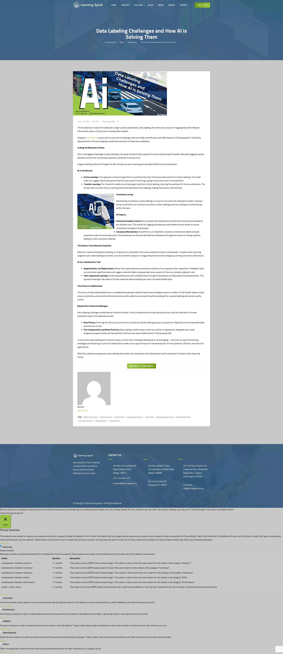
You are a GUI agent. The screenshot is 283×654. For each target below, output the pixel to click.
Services (125, 5)
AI (169, 339)
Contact (184, 5)
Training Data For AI (101, 421)
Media (160, 5)
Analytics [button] (4, 617)
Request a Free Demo (141, 366)
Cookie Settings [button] (7, 513)
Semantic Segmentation (183, 417)
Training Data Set (114, 421)
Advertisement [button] (6, 629)
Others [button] (3, 640)
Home (113, 5)
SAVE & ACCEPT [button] (7, 652)
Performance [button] (6, 606)
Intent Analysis (149, 417)
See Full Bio (82, 410)
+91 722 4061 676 (121, 478)
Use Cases (138, 5)
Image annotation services (135, 417)
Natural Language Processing (164, 417)
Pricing (171, 5)
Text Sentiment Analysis (86, 421)
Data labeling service (106, 417)
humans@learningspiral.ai (125, 483)
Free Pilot (202, 5)
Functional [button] (5, 594)
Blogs (150, 5)
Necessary (7, 546)
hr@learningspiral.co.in (193, 488)
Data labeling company (90, 417)
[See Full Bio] (89, 410)
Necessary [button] (4, 543)
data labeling (92, 137)
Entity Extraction (119, 417)
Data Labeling (108, 121)
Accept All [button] (18, 513)
